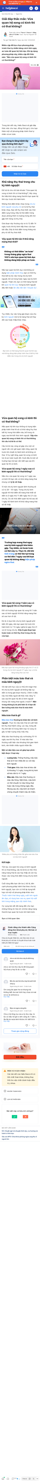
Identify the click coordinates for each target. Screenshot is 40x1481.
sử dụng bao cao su (17, 898)
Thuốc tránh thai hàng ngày (13, 895)
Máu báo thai (7, 720)
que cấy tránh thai (23, 901)
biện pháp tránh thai (14, 273)
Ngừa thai (19, 14)
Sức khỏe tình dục (7, 14)
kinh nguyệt (9, 317)
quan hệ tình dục (11, 285)
